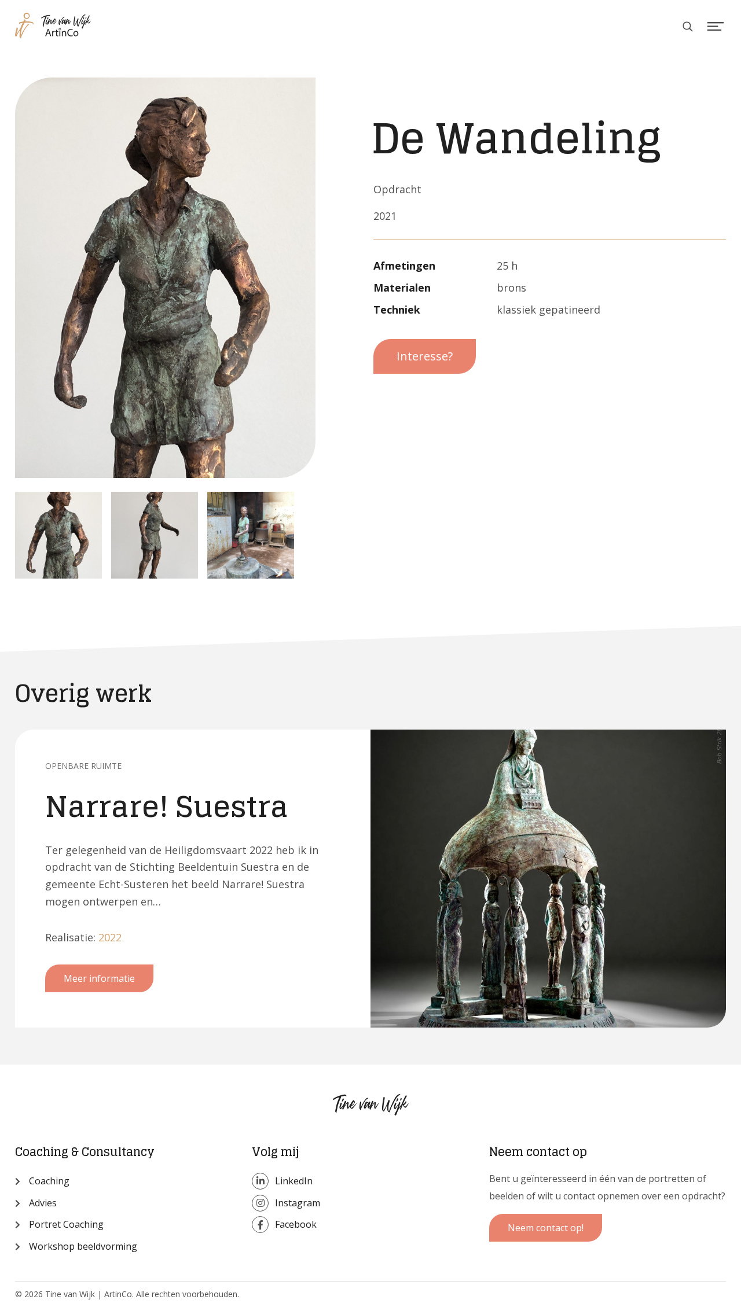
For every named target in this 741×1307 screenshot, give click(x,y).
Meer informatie (99, 978)
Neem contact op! (546, 1227)
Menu (715, 27)
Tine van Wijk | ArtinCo (72, 32)
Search (688, 27)
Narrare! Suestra (166, 806)
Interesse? (425, 356)
